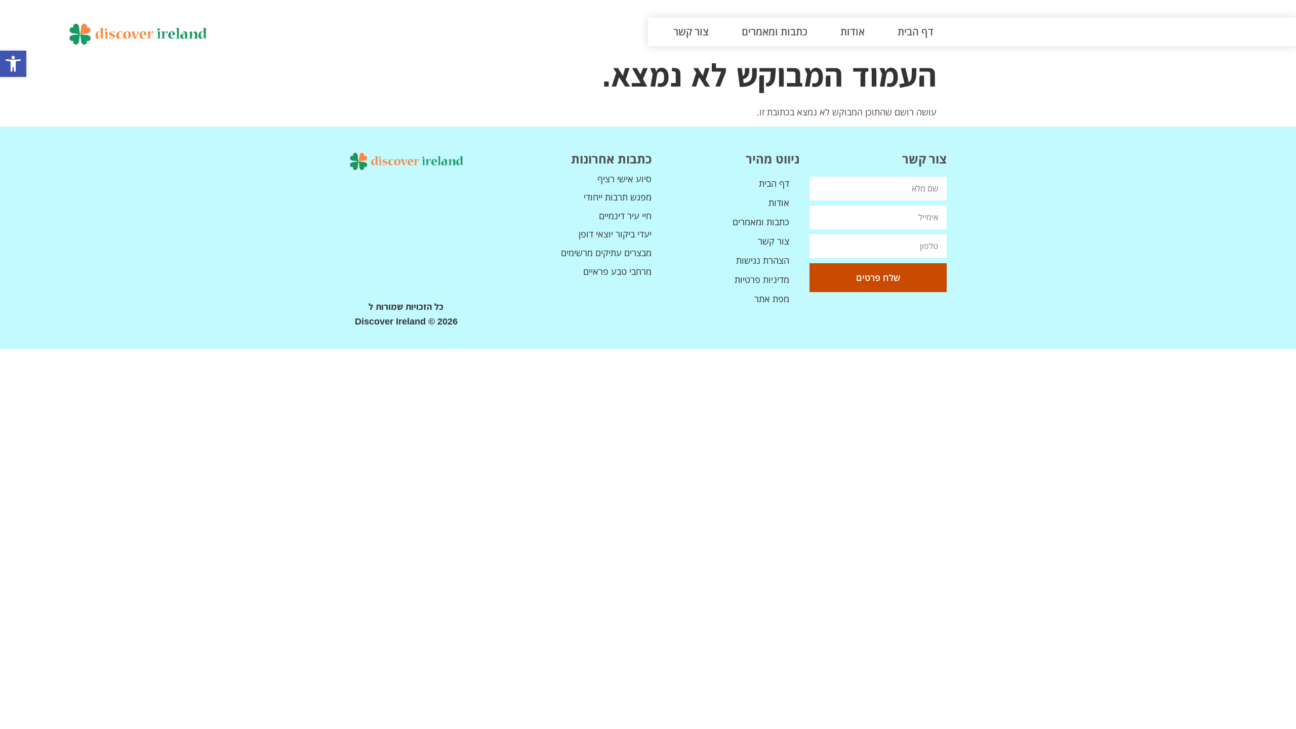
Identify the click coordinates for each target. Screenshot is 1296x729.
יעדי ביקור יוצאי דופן (615, 234)
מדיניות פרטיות (762, 279)
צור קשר (691, 31)
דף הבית (916, 31)
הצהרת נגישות (762, 260)
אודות (852, 31)
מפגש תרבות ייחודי (618, 197)
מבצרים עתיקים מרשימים (606, 253)
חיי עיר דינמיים (625, 216)
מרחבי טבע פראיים (617, 271)
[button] (13, 64)
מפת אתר (771, 299)
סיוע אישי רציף (624, 179)
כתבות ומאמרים (774, 31)
